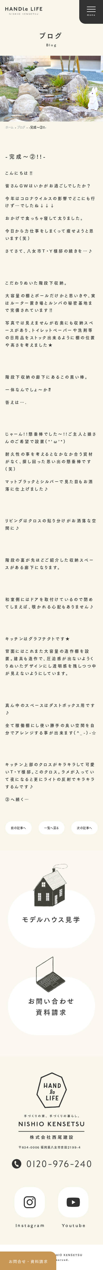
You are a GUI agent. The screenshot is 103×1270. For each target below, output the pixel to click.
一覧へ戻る (51, 827)
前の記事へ (18, 827)
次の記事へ (84, 827)
